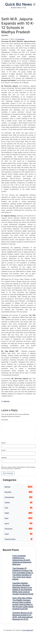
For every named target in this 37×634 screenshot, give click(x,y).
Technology (8, 529)
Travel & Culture (10, 539)
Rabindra (7, 401)
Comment (4, 419)
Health (7, 513)
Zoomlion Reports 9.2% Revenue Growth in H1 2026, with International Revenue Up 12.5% (22, 616)
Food (6, 508)
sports (7, 523)
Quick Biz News (18, 4)
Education (4, 35)
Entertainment (9, 497)
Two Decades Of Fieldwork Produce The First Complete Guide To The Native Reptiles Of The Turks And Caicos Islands (22, 573)
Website (4, 457)
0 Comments (20, 39)
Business (7, 487)
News (6, 518)
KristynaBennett (27, 630)
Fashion (7, 502)
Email (3, 450)
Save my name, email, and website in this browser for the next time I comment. (18, 467)
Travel (7, 534)
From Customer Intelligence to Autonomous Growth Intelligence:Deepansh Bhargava (21, 560)
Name (3, 443)
